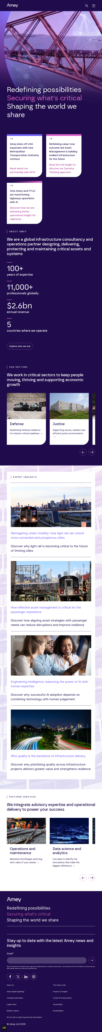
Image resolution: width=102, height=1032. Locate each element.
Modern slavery (13, 1011)
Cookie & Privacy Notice (62, 998)
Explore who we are (19, 346)
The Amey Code (59, 985)
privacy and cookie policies (29, 968)
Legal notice (11, 1004)
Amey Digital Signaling (15, 992)
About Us (10, 985)
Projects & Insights (60, 992)
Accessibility (58, 1004)
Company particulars (15, 998)
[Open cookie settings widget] (4, 1028)
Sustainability (58, 1011)
